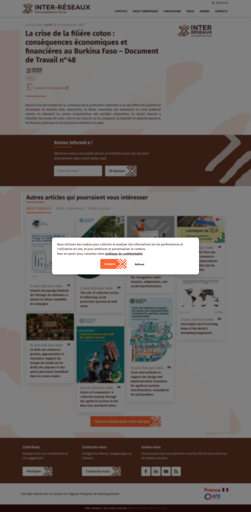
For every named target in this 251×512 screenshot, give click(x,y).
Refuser (139, 264)
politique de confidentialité (124, 253)
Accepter (109, 264)
